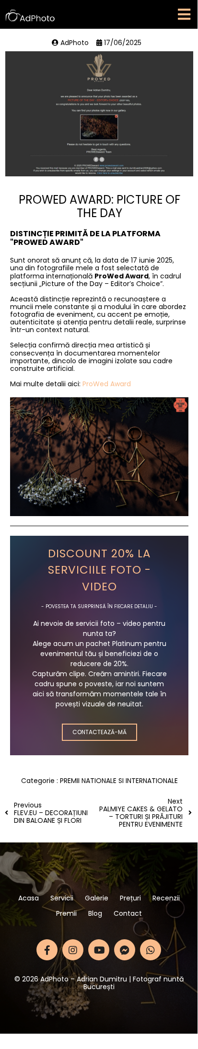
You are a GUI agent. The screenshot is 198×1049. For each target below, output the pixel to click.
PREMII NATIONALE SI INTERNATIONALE (119, 780)
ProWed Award (106, 384)
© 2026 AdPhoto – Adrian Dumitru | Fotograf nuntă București (99, 982)
